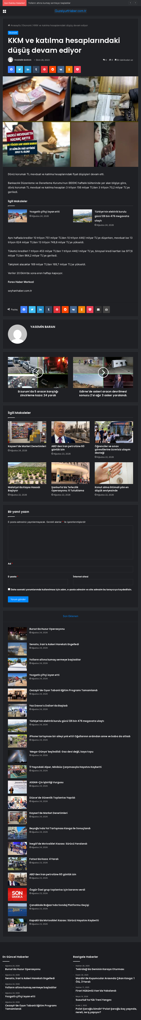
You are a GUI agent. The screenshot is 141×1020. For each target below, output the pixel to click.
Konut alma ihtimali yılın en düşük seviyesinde (112, 489)
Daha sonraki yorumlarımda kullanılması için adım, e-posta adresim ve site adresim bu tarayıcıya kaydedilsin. (71, 589)
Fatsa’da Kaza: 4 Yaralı (43, 859)
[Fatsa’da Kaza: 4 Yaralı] (17, 863)
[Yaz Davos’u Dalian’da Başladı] (17, 710)
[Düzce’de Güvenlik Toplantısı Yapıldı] (17, 802)
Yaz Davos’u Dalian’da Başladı (48, 705)
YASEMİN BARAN (22, 60)
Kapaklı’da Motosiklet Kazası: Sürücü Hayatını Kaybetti (64, 920)
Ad (10, 563)
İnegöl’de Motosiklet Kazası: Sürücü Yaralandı (58, 843)
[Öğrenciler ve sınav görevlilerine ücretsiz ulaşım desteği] (114, 432)
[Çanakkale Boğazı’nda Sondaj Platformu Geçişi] (17, 909)
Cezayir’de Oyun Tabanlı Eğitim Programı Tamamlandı (63, 690)
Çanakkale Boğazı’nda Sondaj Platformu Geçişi (59, 905)
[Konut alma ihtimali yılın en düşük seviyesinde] (114, 473)
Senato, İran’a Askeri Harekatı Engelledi (54, 644)
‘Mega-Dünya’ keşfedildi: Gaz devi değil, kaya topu (61, 751)
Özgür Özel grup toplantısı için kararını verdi (57, 889)
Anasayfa (15, 25)
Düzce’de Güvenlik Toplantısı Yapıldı (52, 797)
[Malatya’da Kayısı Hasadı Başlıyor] (27, 473)
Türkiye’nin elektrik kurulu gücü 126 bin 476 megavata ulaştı (112, 216)
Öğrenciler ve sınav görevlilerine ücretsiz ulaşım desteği (112, 450)
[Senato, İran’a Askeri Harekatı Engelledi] (17, 649)
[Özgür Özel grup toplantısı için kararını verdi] (17, 894)
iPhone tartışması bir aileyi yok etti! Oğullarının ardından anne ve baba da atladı (79, 736)
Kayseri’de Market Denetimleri (27, 446)
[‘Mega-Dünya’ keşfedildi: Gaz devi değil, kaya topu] (17, 756)
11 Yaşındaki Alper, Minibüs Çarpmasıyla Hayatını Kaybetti (65, 767)
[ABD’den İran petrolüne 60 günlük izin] (70, 432)
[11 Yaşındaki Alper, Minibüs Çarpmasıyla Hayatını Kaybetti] (17, 771)
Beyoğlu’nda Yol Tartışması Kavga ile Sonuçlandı (59, 828)
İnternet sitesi (80, 576)
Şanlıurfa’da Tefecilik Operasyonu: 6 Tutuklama (67, 489)
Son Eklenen (70, 616)
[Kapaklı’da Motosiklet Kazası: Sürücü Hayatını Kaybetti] (17, 925)
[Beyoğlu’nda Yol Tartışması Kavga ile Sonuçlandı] (17, 833)
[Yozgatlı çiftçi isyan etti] (17, 215)
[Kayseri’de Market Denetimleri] (27, 432)
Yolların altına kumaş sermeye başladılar (49, 3)
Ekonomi (26, 25)
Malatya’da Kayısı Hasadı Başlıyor (24, 489)
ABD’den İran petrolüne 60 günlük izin (67, 448)
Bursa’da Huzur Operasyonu (47, 629)
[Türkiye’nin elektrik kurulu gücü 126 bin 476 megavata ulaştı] (82, 215)
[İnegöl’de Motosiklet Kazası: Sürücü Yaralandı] (17, 848)
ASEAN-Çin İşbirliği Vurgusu (46, 782)
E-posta (13, 576)
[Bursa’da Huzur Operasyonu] (17, 633)
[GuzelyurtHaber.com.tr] (70, 11)
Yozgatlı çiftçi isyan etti (45, 211)
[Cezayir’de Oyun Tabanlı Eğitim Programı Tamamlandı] (17, 695)
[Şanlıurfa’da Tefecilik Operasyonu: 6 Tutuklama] (70, 473)
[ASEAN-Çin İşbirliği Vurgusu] (17, 787)
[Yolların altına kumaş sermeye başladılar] (17, 664)
